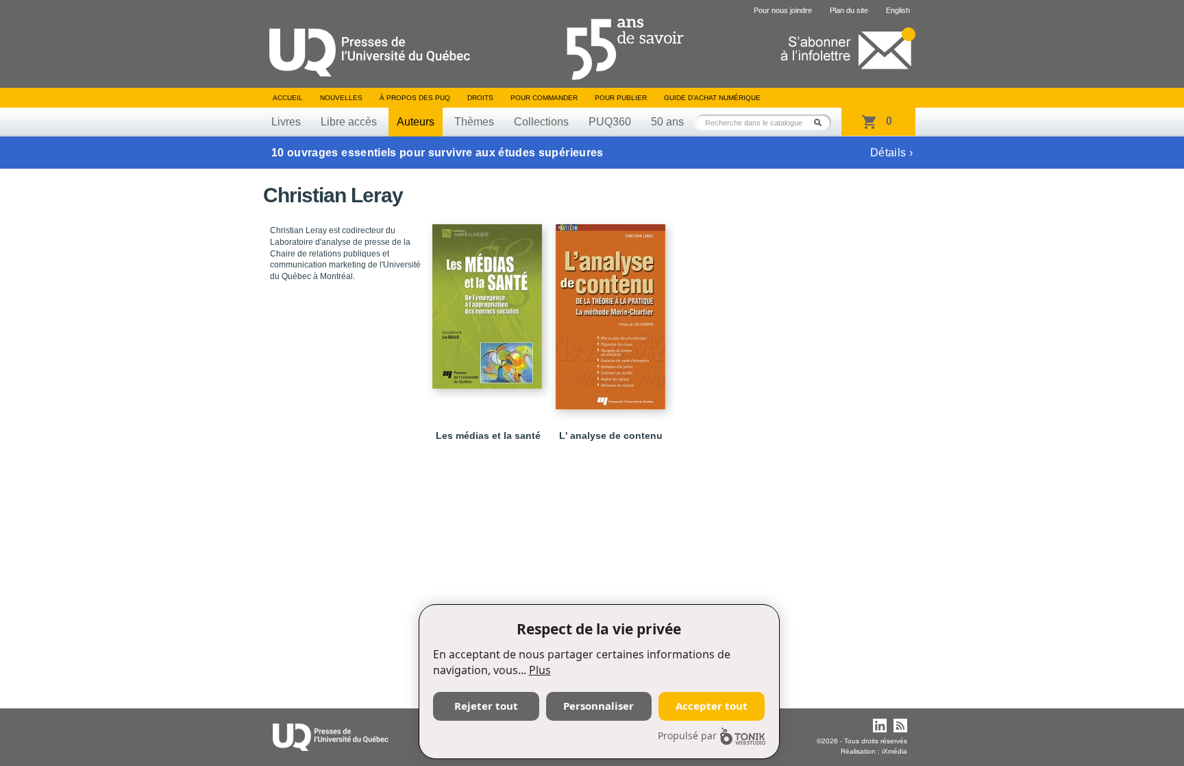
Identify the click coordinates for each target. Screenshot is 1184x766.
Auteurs (415, 122)
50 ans (667, 122)
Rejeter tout (486, 706)
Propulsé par (687, 735)
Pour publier (621, 97)
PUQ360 (610, 122)
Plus (540, 670)
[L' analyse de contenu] (612, 310)
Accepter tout (712, 706)
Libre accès (349, 122)
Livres (286, 122)
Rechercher (821, 122)
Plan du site (849, 10)
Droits (480, 97)
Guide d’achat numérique (712, 97)
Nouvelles (341, 97)
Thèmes (474, 122)
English (898, 10)
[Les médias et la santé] (489, 300)
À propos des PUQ (415, 97)
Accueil (288, 97)
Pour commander (544, 97)
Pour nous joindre (783, 10)
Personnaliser (598, 706)
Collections (541, 122)
